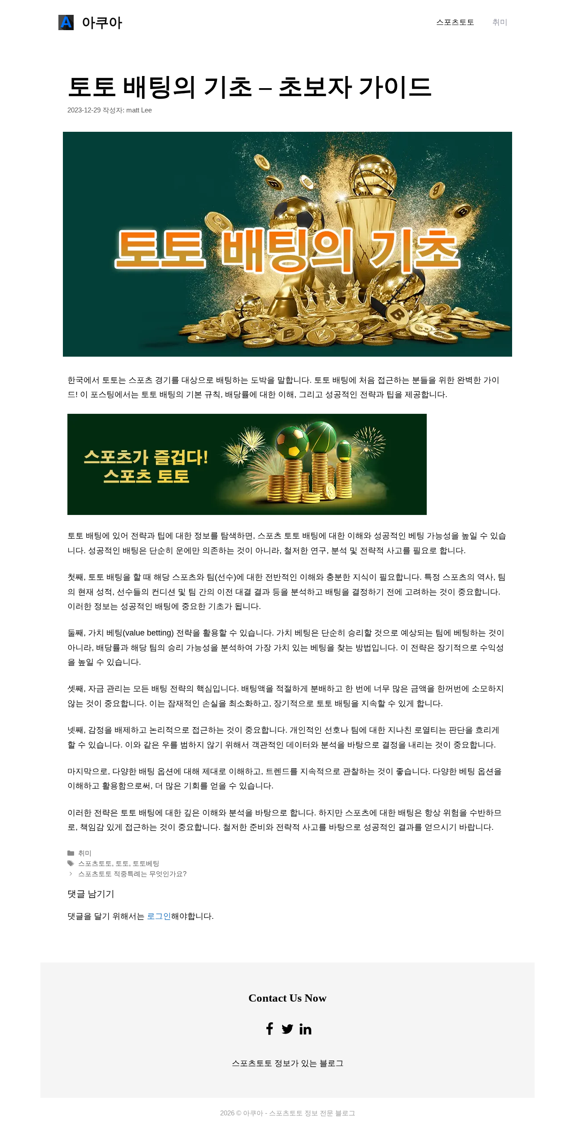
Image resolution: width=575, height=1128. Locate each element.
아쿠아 (102, 22)
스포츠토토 (455, 22)
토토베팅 (146, 863)
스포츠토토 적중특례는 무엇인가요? (132, 873)
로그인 (159, 916)
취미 (500, 22)
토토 (122, 863)
